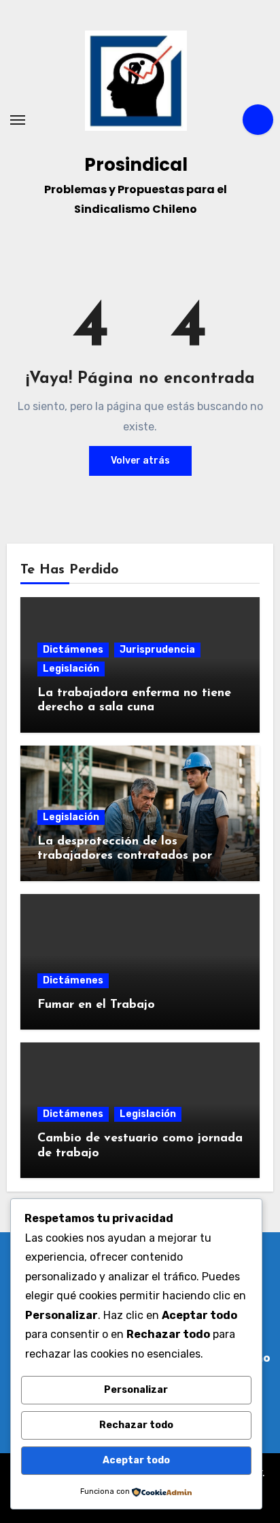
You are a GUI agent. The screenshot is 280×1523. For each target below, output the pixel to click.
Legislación (71, 668)
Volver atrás (140, 460)
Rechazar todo (136, 1425)
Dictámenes (73, 649)
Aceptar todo (136, 1460)
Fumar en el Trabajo (96, 1005)
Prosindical (136, 165)
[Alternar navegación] (18, 120)
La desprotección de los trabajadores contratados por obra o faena (124, 856)
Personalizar (136, 1390)
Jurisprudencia (157, 649)
